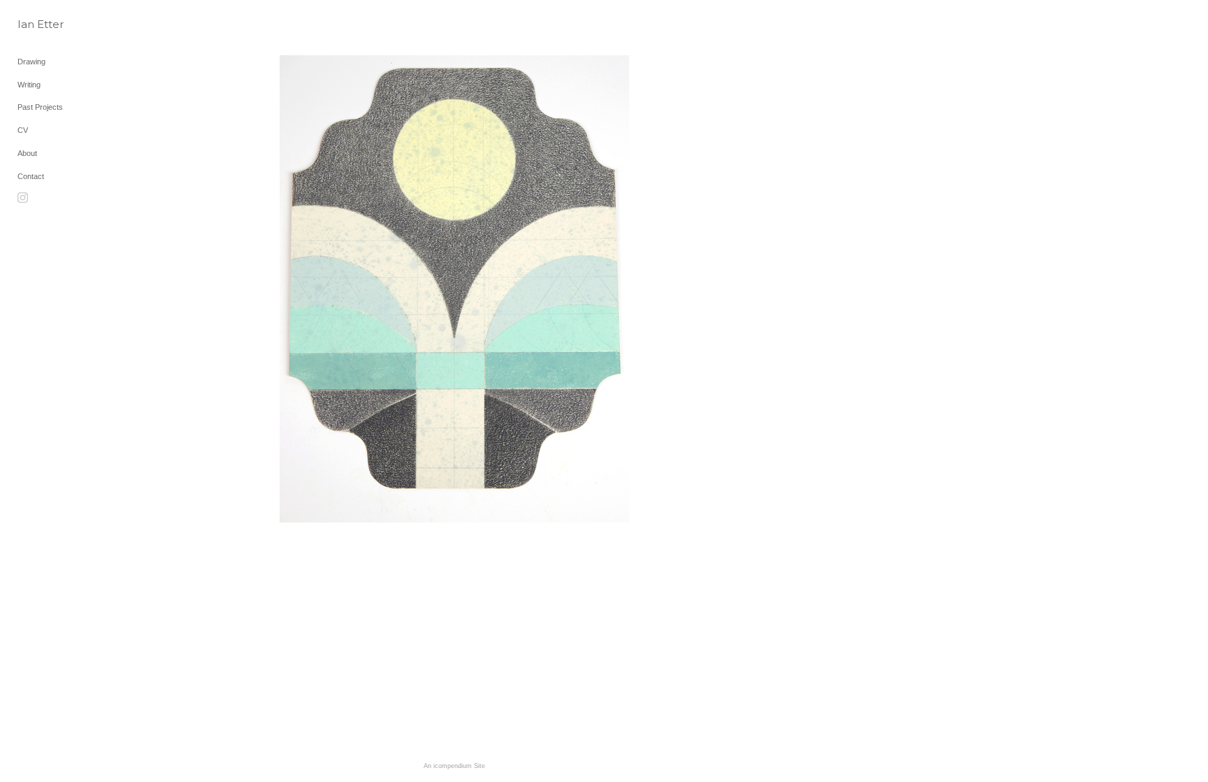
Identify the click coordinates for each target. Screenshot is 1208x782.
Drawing (31, 61)
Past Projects (40, 107)
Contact (30, 176)
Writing (29, 84)
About (27, 153)
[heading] (52, 24)
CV (22, 130)
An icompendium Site (454, 765)
